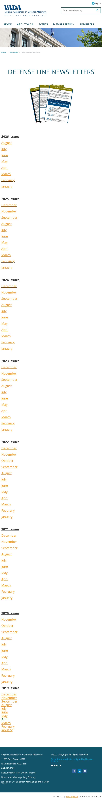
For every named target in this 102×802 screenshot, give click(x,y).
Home (3, 52)
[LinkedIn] (79, 771)
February (8, 180)
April (4, 168)
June (4, 155)
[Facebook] (74, 771)
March (6, 174)
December (9, 205)
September (9, 217)
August (6, 143)
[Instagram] (85, 771)
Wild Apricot (72, 796)
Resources (14, 52)
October (7, 625)
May (4, 161)
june (4, 712)
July (4, 149)
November (9, 211)
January (6, 186)
